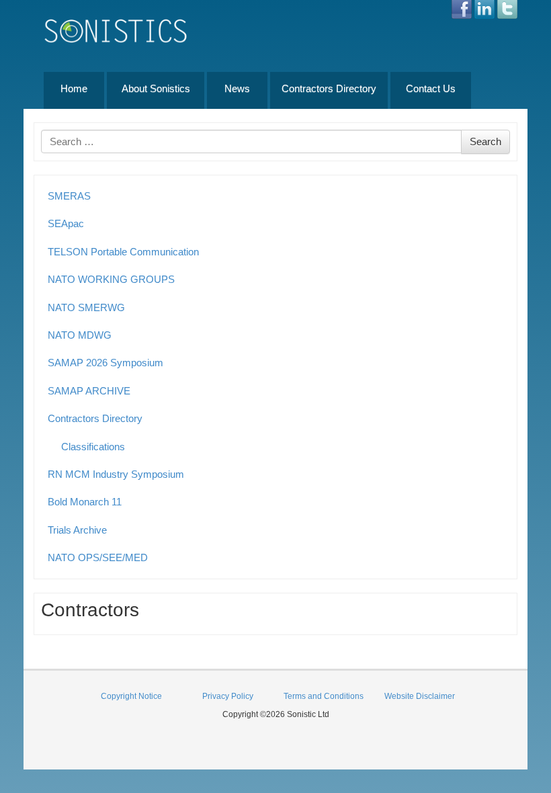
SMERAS (69, 196)
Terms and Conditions (324, 696)
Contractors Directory (329, 88)
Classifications (93, 446)
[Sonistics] (116, 30)
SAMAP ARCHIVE (89, 390)
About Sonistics (156, 88)
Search (485, 141)
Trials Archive (77, 530)
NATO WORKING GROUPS (111, 279)
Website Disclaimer (419, 696)
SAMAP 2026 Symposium (105, 362)
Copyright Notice (131, 696)
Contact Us (431, 88)
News (237, 88)
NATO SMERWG (86, 307)
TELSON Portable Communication (123, 251)
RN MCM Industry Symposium (116, 474)
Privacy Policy (227, 696)
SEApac (66, 223)
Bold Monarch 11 (85, 501)
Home (73, 88)
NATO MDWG (80, 335)
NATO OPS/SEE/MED (98, 557)
